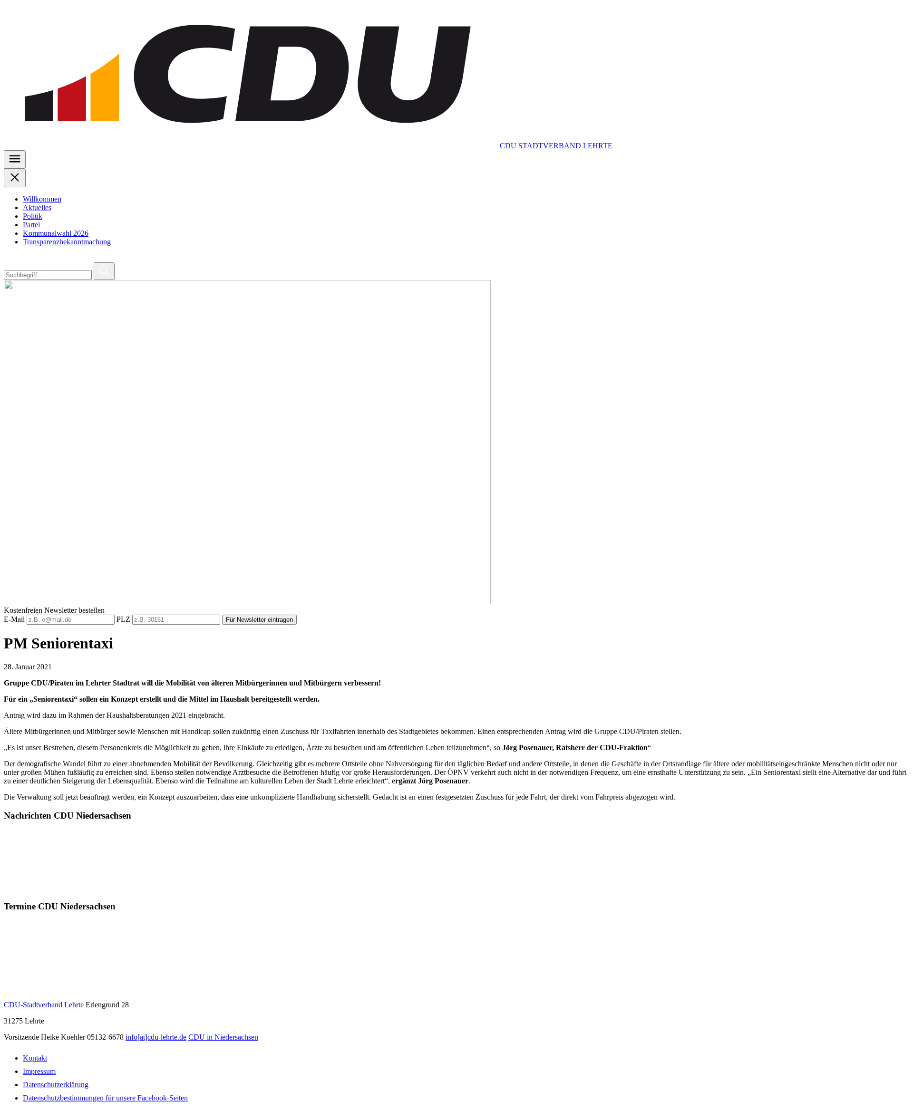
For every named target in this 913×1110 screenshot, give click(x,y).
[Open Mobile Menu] (15, 159)
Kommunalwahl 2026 (55, 233)
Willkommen (42, 199)
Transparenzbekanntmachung (67, 242)
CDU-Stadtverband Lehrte (44, 1005)
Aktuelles (37, 207)
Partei (31, 225)
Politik (32, 216)
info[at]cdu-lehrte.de (156, 1037)
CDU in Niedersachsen (223, 1037)
